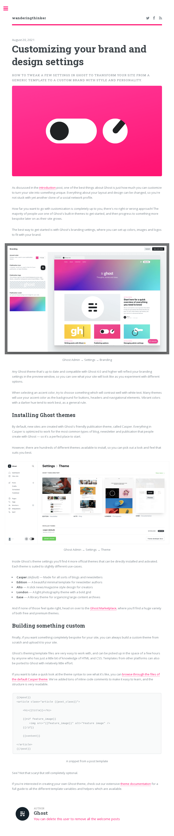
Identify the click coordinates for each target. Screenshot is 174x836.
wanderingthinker (29, 18)
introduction (47, 188)
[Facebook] (154, 18)
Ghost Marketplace (103, 608)
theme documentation (136, 784)
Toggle (8, 8)
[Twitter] (147, 18)
